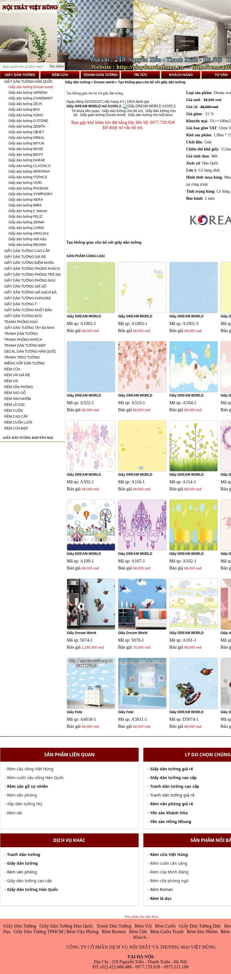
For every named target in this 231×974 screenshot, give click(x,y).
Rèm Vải (144, 926)
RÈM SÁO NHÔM (17, 399)
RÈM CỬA (60, 75)
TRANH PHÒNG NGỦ (21, 322)
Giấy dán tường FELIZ (25, 217)
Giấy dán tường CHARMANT (30, 98)
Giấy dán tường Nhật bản (28, 310)
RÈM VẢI (11, 381)
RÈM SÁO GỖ (15, 393)
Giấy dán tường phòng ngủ (29, 281)
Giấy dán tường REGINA (27, 245)
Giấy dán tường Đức (23, 316)
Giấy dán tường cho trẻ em (122, 111)
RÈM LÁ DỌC (14, 405)
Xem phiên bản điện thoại (141, 916)
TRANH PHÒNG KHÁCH (23, 340)
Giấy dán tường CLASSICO (29, 166)
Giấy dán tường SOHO (25, 115)
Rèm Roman (114, 931)
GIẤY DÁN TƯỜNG (20, 75)
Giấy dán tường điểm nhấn (29, 263)
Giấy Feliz (74, 712)
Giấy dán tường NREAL (26, 138)
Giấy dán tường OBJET (26, 132)
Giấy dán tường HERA (25, 200)
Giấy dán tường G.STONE (28, 121)
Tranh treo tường (22, 357)
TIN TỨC (140, 75)
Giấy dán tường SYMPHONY (30, 194)
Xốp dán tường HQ (24, 803)
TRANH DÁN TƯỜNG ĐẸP (25, 346)
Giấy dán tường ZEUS (25, 104)
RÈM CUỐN (13, 411)
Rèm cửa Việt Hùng (169, 854)
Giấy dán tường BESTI (25, 155)
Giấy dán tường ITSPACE (27, 177)
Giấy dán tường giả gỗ (25, 286)
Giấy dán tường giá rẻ (25, 257)
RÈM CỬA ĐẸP (16, 428)
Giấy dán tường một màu (27, 239)
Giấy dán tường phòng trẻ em (32, 275)
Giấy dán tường (78, 82)
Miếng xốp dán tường (24, 363)
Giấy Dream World (81, 633)
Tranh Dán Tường (115, 926)
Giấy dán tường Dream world (30, 87)
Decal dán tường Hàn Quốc (30, 351)
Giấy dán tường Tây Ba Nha (29, 328)
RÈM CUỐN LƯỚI (18, 422)
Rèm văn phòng (22, 795)
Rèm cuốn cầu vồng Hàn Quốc (35, 777)
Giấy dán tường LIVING (26, 228)
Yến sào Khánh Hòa (169, 812)
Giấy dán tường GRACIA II (28, 233)
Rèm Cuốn (166, 926)
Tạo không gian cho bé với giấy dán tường (151, 82)
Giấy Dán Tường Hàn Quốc (67, 926)
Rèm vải (14, 812)
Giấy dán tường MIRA (25, 205)
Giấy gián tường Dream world (102, 115)
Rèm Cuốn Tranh (167, 931)
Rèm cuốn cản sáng (168, 863)
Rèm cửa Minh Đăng (169, 872)
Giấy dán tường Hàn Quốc (28, 82)
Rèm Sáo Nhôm (201, 931)
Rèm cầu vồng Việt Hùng (30, 768)
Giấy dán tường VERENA (27, 93)
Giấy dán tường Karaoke (27, 298)
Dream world (104, 82)
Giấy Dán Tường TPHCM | (39, 931)
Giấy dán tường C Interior (27, 211)
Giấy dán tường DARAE (26, 160)
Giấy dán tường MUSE (25, 149)
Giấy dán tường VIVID (25, 183)
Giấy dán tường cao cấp (27, 251)
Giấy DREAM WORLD (84, 316)
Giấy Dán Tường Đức (200, 926)
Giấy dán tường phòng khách (32, 269)
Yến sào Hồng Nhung (170, 821)
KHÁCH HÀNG (181, 75)
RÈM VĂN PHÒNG (18, 387)
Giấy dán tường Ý (20, 304)
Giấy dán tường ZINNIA (26, 222)
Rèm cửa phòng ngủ (169, 880)
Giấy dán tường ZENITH (26, 126)
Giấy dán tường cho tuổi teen (150, 115)
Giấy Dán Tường (20, 926)
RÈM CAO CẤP (16, 417)
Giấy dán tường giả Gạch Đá (30, 292)
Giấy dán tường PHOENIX (28, 188)
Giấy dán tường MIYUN (26, 143)
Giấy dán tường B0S (24, 110)
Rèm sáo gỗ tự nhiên (27, 786)
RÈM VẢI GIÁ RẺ (17, 375)
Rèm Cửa (138, 931)
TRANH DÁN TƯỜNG (100, 75)
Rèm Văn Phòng (82, 931)
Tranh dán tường (21, 334)
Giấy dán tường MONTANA (29, 172)
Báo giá (74, 330)
